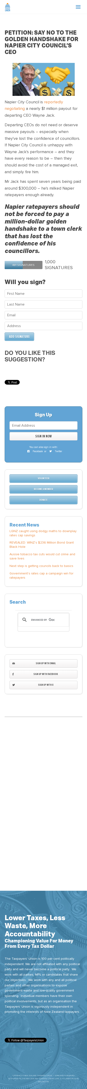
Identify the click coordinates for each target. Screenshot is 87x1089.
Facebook (37, 451)
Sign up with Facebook (45, 674)
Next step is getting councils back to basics (41, 566)
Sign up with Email (46, 663)
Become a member (43, 489)
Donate (43, 500)
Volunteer (43, 478)
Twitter (58, 451)
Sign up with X (45, 685)
